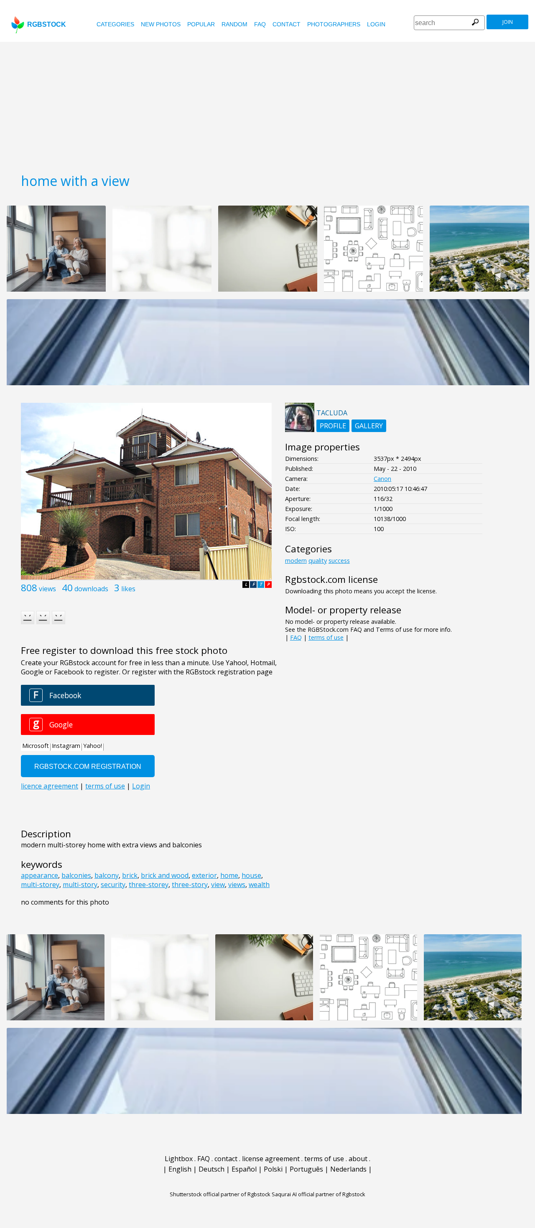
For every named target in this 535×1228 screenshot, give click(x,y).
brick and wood (165, 875)
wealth (259, 884)
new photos (161, 24)
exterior (204, 875)
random (234, 24)
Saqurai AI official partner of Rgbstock (318, 1194)
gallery (369, 425)
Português (306, 1169)
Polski (273, 1169)
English (179, 1169)
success (339, 560)
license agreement (271, 1158)
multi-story (80, 884)
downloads (91, 588)
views (47, 588)
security (113, 884)
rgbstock (46, 24)
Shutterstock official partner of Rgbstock (220, 1194)
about (358, 1158)
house (251, 875)
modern (296, 560)
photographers (333, 24)
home (229, 875)
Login (376, 24)
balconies (76, 875)
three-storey (148, 884)
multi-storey (40, 884)
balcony (106, 875)
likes (128, 588)
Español (244, 1169)
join (507, 21)
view (218, 884)
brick (130, 875)
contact (287, 24)
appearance (39, 875)
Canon (382, 479)
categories (115, 24)
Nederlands (348, 1169)
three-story (190, 884)
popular (201, 24)
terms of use (326, 637)
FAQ (260, 24)
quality (317, 560)
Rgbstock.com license (331, 579)
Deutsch (211, 1169)
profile (333, 425)
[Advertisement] (267, 104)
